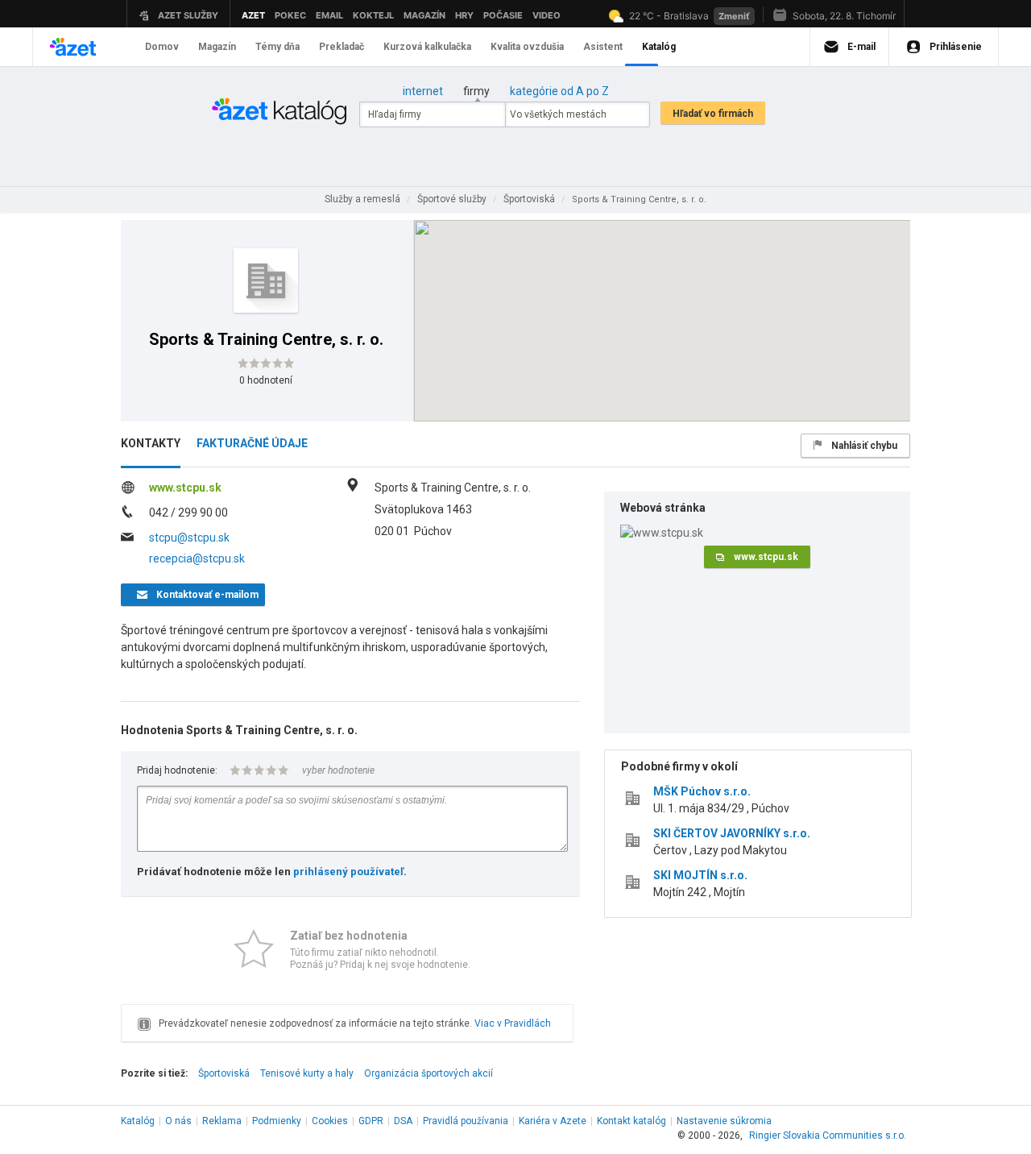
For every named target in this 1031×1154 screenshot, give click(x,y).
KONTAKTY (150, 443)
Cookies (330, 1121)
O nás (178, 1121)
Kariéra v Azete (552, 1121)
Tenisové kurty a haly (307, 1073)
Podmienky (276, 1121)
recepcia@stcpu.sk (197, 558)
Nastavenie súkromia (724, 1121)
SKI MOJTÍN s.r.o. (700, 875)
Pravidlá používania (465, 1121)
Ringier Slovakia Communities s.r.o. (827, 1135)
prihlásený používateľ (348, 872)
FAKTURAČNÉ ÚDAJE (252, 443)
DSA (403, 1121)
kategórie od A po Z (559, 91)
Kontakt (631, 1121)
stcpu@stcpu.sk (189, 537)
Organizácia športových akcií (428, 1073)
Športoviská (224, 1073)
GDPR (370, 1121)
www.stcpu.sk (185, 487)
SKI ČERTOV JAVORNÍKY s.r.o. (731, 833)
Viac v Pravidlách (512, 1023)
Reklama (222, 1121)
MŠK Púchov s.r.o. (702, 791)
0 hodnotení (265, 380)
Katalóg (138, 1121)
